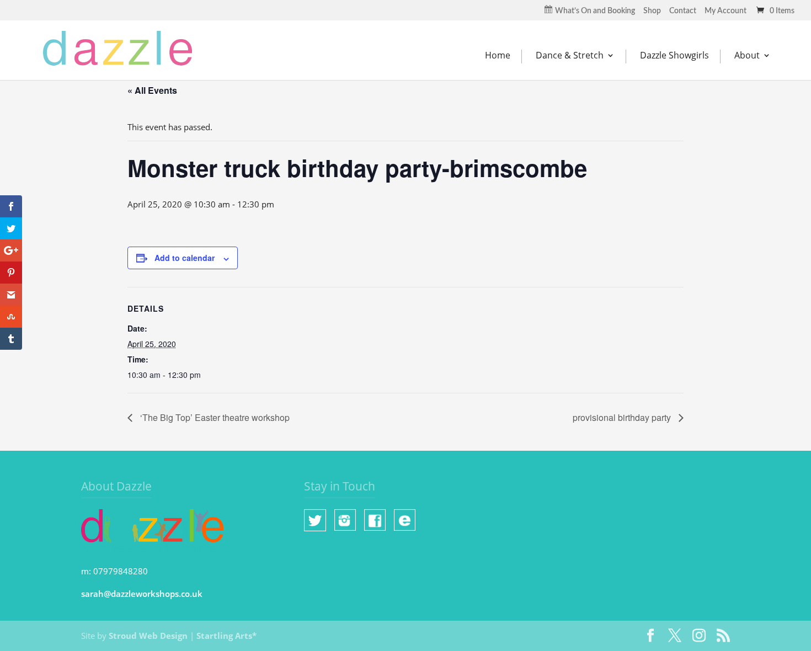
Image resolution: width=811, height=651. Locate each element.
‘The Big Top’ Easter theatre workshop (214, 417)
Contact (682, 11)
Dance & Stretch (570, 55)
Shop (652, 11)
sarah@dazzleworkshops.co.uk (141, 593)
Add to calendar (184, 257)
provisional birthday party (623, 417)
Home (497, 55)
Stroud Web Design (148, 635)
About (747, 55)
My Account (725, 11)
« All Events (152, 90)
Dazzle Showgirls (674, 55)
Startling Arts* (226, 635)
